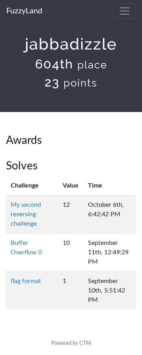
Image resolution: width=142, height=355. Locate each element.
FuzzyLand (24, 11)
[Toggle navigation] (125, 11)
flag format (26, 281)
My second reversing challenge (26, 214)
